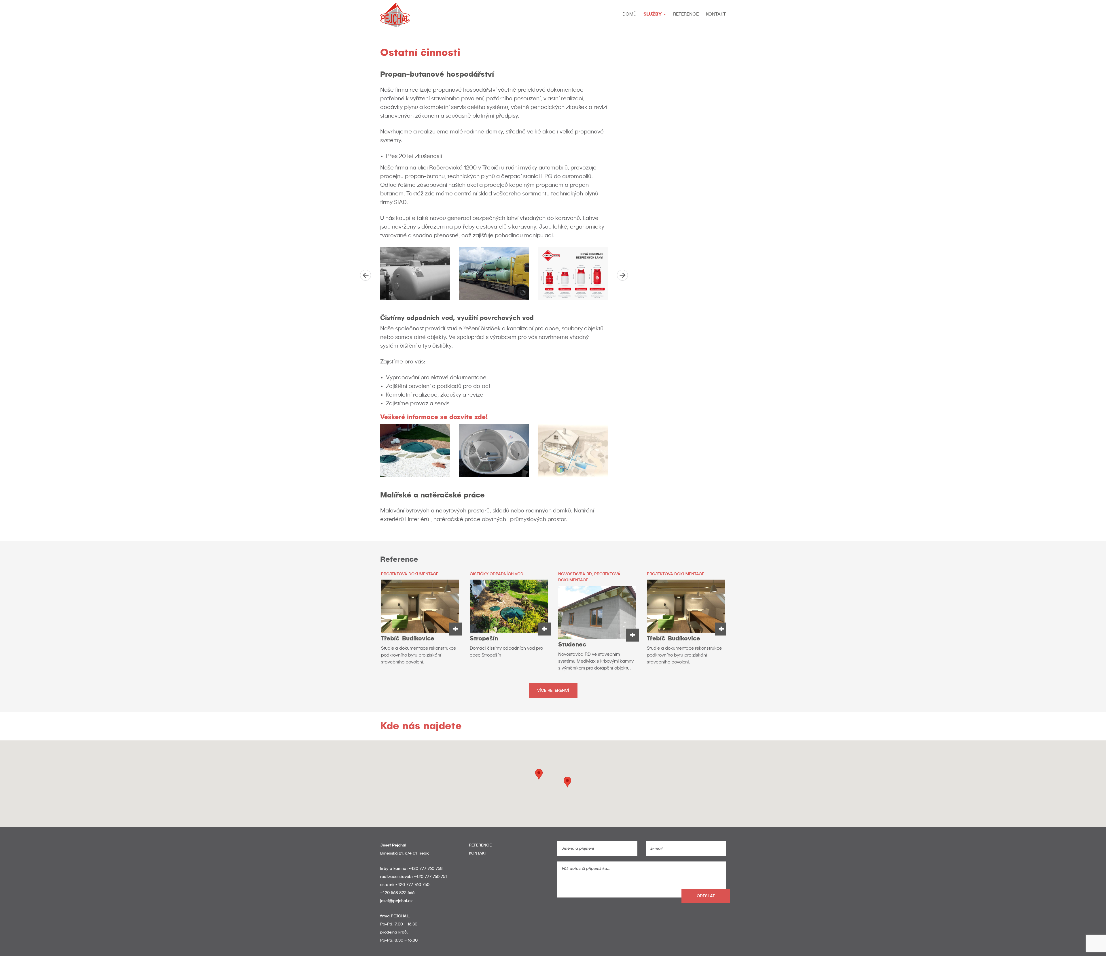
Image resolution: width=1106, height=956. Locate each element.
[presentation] (365, 275)
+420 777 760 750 (412, 885)
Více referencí (553, 691)
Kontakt (716, 14)
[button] (567, 782)
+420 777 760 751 (430, 877)
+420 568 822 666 (397, 893)
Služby (653, 14)
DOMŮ (629, 14)
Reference (686, 14)
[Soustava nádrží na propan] (415, 273)
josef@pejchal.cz (396, 901)
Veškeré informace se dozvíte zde (434, 417)
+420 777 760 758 (426, 869)
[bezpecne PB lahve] (573, 273)
